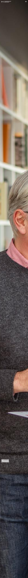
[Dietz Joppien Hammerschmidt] (6, 2)
